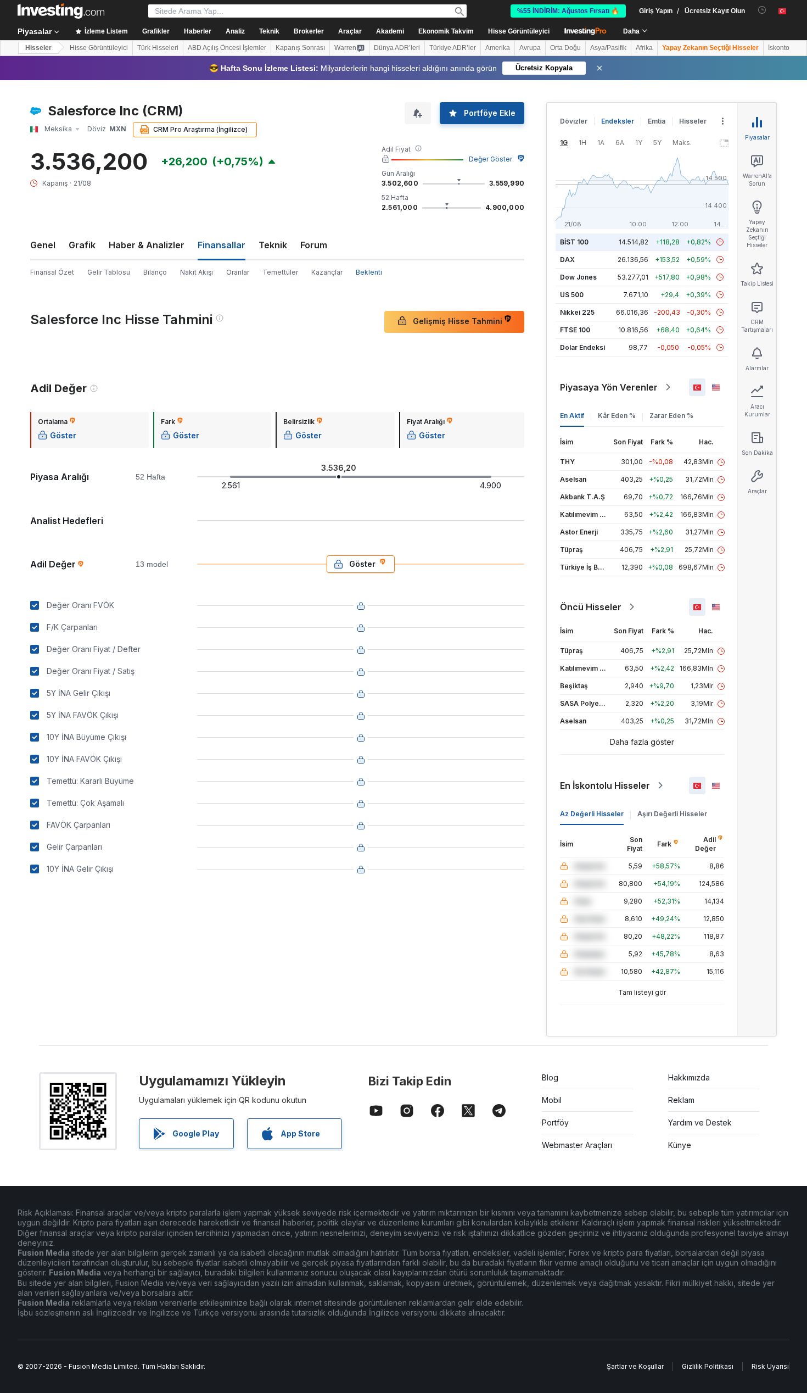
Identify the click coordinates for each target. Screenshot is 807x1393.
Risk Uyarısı (770, 1366)
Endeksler (617, 121)
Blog (550, 1077)
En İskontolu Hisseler (605, 785)
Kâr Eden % (617, 415)
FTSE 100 (575, 330)
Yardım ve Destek (700, 1122)
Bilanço (155, 272)
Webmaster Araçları (577, 1145)
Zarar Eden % (671, 415)
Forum (313, 244)
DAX (567, 259)
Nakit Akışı (196, 272)
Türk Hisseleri (157, 48)
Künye (679, 1145)
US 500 (572, 295)
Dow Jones (578, 277)
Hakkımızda (689, 1077)
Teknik (273, 244)
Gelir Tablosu (108, 272)
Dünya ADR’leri (397, 48)
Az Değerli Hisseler (592, 814)
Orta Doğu (565, 48)
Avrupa (530, 48)
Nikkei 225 (577, 312)
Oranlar (237, 272)
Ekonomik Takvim (446, 31)
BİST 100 (574, 242)
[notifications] (762, 10)
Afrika (644, 48)
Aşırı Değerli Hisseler (672, 814)
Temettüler (280, 272)
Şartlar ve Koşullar (635, 1366)
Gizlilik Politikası (707, 1366)
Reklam (681, 1100)
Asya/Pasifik (608, 48)
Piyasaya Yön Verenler (609, 387)
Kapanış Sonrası (300, 48)
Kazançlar (327, 272)
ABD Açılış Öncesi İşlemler (227, 48)
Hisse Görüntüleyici (519, 31)
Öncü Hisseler (590, 606)
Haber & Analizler (146, 244)
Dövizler (573, 121)
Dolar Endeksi (582, 347)
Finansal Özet (52, 272)
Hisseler (38, 48)
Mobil (552, 1100)
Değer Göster (490, 159)
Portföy (555, 1122)
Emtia (656, 121)
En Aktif (572, 415)
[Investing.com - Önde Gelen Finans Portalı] (61, 11)
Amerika (497, 48)
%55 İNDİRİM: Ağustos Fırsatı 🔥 (568, 11)
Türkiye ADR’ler (452, 48)
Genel (42, 244)
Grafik (82, 244)
